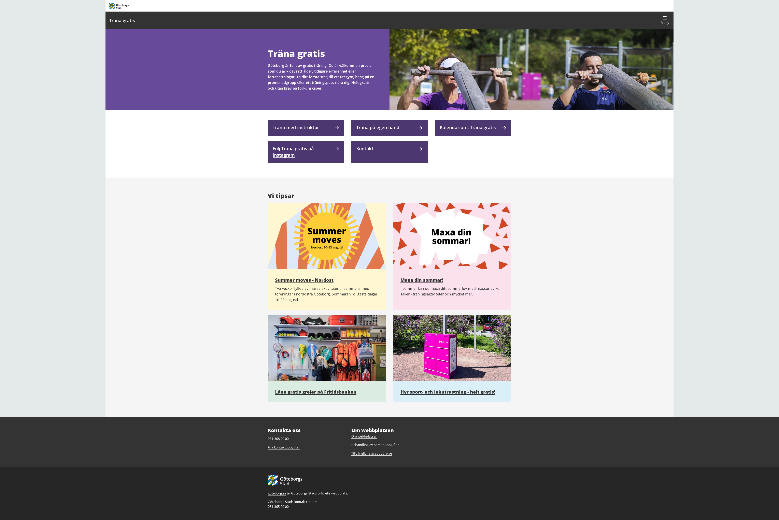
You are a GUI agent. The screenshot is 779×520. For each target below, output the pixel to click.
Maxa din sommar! (421, 280)
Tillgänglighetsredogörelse (371, 453)
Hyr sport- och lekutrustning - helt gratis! (447, 392)
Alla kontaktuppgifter (284, 447)
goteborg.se (277, 493)
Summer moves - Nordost (304, 280)
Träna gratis (122, 20)
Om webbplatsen (364, 436)
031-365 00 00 (278, 506)
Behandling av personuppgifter (375, 445)
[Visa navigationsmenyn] (665, 20)
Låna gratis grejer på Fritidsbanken (315, 392)
